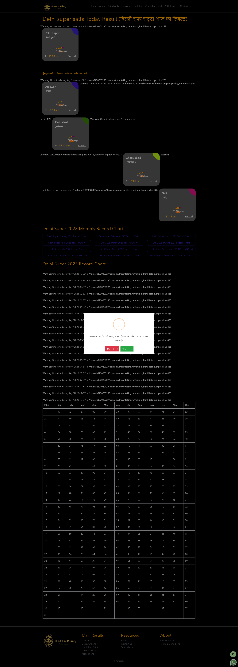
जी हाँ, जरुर (127, 349)
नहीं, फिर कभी (112, 349)
